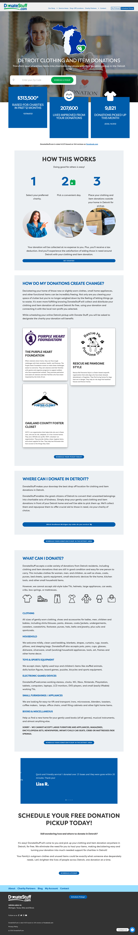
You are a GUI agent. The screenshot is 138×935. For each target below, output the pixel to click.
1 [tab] (66, 800)
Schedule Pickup (127, 8)
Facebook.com (92, 144)
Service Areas (63, 8)
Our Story (51, 8)
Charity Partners (91, 8)
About (11, 888)
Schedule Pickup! (78, 897)
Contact (103, 8)
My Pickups (116, 8)
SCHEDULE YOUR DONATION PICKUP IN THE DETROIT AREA (69, 541)
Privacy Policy (13, 926)
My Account (51, 888)
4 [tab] (72, 800)
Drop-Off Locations (77, 8)
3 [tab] (70, 800)
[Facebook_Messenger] (132, 929)
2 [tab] (68, 800)
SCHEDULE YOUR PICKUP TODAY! (69, 457)
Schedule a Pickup (62, 80)
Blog (40, 888)
